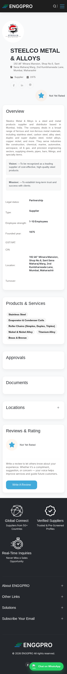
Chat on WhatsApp (49, 666)
